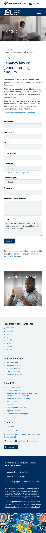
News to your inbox (31, 481)
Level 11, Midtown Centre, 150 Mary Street (23, 434)
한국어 (9, 349)
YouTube (21, 441)
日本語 (9, 340)
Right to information (14, 410)
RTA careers (12, 401)
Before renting (12, 362)
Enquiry (7, 219)
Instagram (33, 441)
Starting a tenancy (14, 365)
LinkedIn (10, 441)
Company (8, 188)
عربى (9, 334)
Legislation (11, 404)
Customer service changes (17, 413)
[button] (9, 58)
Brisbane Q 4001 (10, 437)
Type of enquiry (10, 177)
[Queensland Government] (15, 3)
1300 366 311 (12, 426)
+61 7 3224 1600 (13, 430)
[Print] (5, 58)
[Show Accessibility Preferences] (41, 528)
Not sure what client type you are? (17, 172)
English (36, 3)
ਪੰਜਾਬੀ (9, 337)
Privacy (22, 476)
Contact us (9, 447)
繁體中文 (10, 346)
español (10, 331)
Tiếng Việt (10, 328)
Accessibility (12, 472)
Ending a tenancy (13, 371)
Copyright (24, 472)
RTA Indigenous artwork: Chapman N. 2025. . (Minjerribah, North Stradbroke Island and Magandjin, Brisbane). (23, 504)
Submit (9, 241)
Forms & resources (14, 374)
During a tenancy (13, 368)
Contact (7, 49)
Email (6, 142)
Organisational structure (16, 407)
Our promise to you (14, 387)
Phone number (10, 153)
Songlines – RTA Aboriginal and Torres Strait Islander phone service (22, 394)
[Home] (12, 12)
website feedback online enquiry (21, 255)
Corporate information (15, 390)
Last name (8, 132)
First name (8, 121)
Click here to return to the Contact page (19, 112)
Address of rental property (15, 198)
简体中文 (10, 343)
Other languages (13, 481)
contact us (18, 253)
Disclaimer (11, 476)
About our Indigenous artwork (18, 398)
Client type (8, 163)
